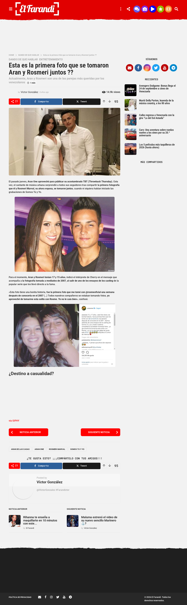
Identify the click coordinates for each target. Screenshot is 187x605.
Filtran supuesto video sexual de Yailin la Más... (82, 582)
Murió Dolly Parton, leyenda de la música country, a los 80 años (156, 102)
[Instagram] (147, 67)
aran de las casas (20, 449)
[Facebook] (138, 67)
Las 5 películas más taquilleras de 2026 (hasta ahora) (157, 146)
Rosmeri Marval (57, 449)
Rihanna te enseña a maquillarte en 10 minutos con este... (40, 520)
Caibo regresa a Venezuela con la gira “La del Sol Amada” (156, 116)
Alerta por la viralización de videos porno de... (23, 582)
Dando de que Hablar (23, 59)
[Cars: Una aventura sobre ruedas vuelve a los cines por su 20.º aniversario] (130, 134)
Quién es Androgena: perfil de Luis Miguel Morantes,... (52, 582)
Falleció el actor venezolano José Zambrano (111, 582)
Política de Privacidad (20, 597)
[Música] (152, 9)
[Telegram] (173, 67)
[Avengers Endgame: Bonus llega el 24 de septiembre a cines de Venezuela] (130, 90)
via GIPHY (14, 420)
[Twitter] (156, 67)
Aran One (39, 449)
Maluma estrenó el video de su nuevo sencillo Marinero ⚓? (99, 520)
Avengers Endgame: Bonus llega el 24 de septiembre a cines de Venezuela (157, 88)
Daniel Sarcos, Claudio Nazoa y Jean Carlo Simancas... (169, 582)
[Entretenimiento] (168, 9)
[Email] (129, 67)
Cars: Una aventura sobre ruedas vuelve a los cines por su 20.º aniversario (156, 132)
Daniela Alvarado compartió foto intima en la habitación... (140, 582)
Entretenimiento (51, 59)
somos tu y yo (77, 449)
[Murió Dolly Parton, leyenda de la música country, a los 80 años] (130, 105)
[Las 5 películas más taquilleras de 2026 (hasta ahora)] (130, 149)
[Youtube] (164, 67)
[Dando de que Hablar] (136, 9)
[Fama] (144, 9)
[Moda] (160, 9)
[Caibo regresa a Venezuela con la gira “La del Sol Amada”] (130, 119)
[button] (10, 9)
